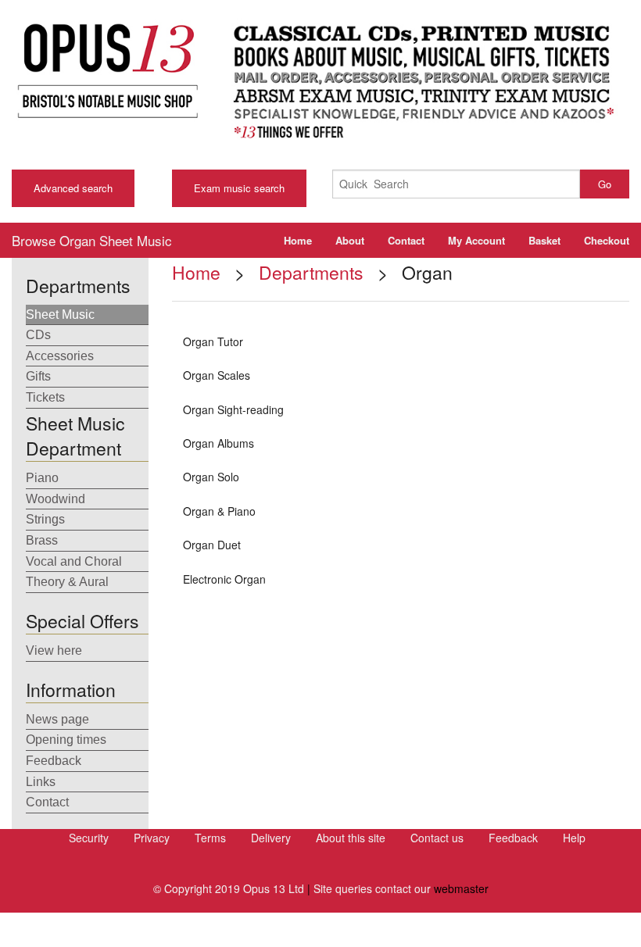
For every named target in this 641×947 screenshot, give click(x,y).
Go (604, 184)
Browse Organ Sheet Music (92, 240)
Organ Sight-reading (233, 409)
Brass (42, 540)
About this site (350, 837)
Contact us (437, 837)
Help (574, 837)
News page (57, 719)
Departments (311, 272)
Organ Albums (218, 443)
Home (298, 240)
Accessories (60, 356)
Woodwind (55, 499)
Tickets (45, 397)
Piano (42, 477)
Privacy (152, 837)
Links (41, 781)
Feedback (53, 760)
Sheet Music (60, 314)
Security (89, 837)
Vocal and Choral (74, 561)
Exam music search (239, 187)
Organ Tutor (213, 341)
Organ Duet (212, 544)
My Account (476, 240)
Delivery (271, 837)
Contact (406, 240)
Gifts (38, 376)
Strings (45, 519)
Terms (210, 837)
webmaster (461, 888)
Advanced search (73, 187)
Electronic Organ (224, 579)
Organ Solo (211, 476)
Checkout (606, 240)
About (349, 240)
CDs (38, 334)
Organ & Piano (219, 511)
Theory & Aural (67, 581)
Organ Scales (216, 375)
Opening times (66, 739)
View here (54, 650)
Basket (544, 240)
